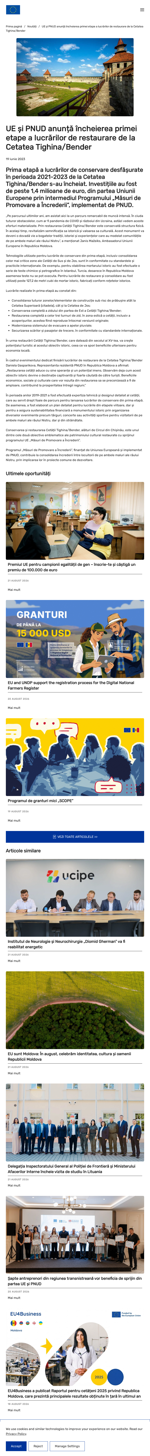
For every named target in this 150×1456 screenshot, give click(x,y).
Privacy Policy (16, 1434)
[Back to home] (13, 10)
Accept (16, 1446)
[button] (142, 10)
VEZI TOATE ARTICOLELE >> (77, 837)
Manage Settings (67, 1446)
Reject (38, 1446)
